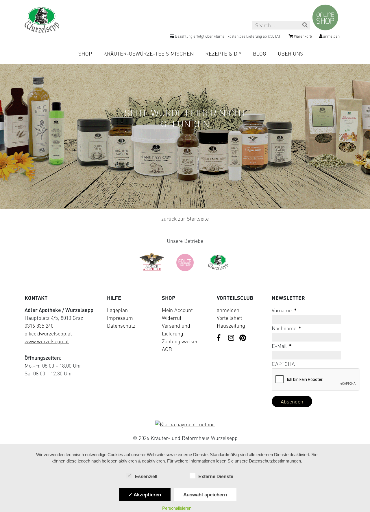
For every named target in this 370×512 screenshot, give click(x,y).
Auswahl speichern (205, 494)
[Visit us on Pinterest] (242, 338)
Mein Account (177, 310)
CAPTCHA (283, 364)
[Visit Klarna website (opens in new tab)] (185, 424)
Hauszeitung (231, 325)
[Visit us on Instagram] (231, 338)
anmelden (228, 310)
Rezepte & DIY (223, 53)
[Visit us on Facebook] (220, 338)
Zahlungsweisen (180, 341)
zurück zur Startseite (185, 218)
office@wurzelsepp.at (48, 333)
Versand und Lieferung (176, 329)
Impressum (120, 318)
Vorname (284, 310)
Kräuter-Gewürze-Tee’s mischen (148, 53)
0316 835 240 (39, 325)
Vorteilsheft (229, 318)
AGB (167, 349)
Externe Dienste (215, 476)
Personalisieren (176, 508)
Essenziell (146, 476)
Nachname (286, 328)
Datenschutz (121, 325)
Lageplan (117, 310)
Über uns (290, 53)
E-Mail (282, 346)
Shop (85, 53)
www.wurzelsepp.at (47, 341)
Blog (259, 53)
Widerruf (171, 318)
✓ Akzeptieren (144, 494)
